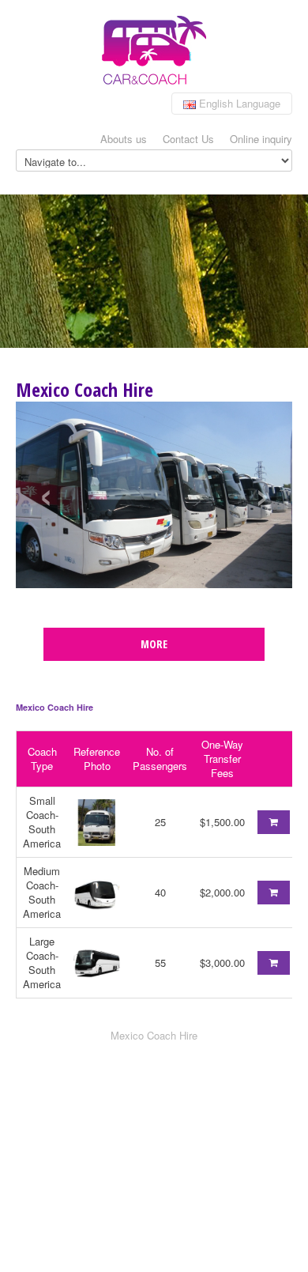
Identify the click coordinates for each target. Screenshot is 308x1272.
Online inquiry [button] (261, 138)
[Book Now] (273, 822)
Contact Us (188, 138)
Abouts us (123, 138)
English (238, 103)
